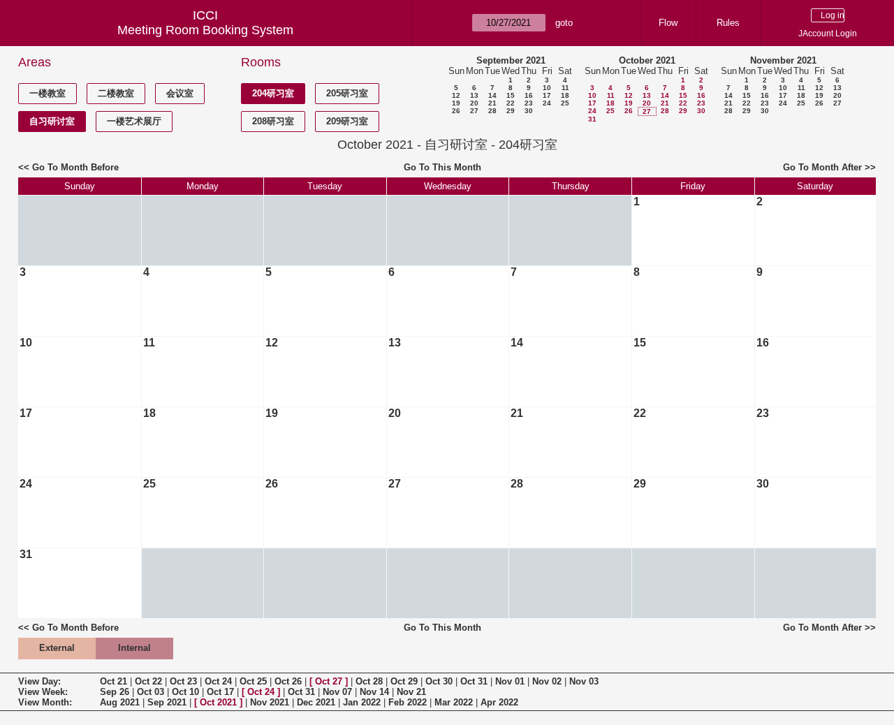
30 (529, 111)
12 (456, 95)
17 (547, 95)
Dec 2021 (316, 702)
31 (592, 119)
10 (547, 87)
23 (529, 103)
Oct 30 (439, 681)
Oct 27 (328, 681)
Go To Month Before (75, 167)
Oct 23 (183, 681)
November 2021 (783, 60)
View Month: (45, 702)
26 (456, 111)
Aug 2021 (120, 702)
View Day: (39, 681)
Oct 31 (474, 681)
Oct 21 (113, 681)
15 (510, 95)
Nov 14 (374, 692)
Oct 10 (185, 692)
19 (456, 103)
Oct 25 (253, 681)
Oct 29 (404, 681)
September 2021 (510, 60)
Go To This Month (442, 167)
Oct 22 (148, 681)
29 (510, 111)
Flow (668, 22)
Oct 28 (369, 681)
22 (510, 103)
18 (565, 95)
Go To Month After (822, 167)
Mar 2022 (453, 702)
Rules (728, 22)
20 (474, 103)
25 (565, 103)
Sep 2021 (166, 702)
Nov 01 (510, 681)
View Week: (43, 692)
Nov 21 (411, 692)
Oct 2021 (218, 702)
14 (492, 95)
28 (492, 111)
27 (474, 111)
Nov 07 (337, 692)
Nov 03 (584, 681)
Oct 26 (288, 681)
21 (492, 103)
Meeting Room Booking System (205, 30)
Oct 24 (218, 681)
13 (474, 95)
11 (565, 87)
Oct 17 (220, 692)
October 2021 (647, 60)
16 (529, 95)
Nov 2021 (269, 702)
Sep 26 (114, 692)
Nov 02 (547, 681)
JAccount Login (827, 33)
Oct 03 (150, 692)
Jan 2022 (362, 702)
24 (547, 103)
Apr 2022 (499, 702)
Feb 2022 (407, 702)
